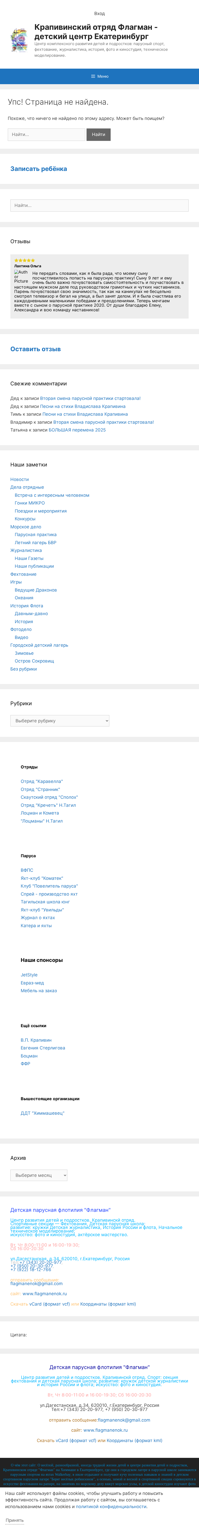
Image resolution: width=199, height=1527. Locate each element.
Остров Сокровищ (34, 661)
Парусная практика (36, 534)
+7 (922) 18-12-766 (30, 1269)
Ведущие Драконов (36, 590)
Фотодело (21, 629)
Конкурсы (25, 518)
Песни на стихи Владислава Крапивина (83, 406)
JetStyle (29, 974)
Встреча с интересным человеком (52, 495)
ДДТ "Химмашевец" (43, 1113)
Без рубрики (23, 669)
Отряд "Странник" (40, 789)
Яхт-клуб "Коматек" (42, 878)
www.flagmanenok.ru (45, 1293)
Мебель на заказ (39, 990)
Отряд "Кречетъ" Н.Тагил (48, 805)
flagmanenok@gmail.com (36, 1283)
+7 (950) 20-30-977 (31, 1266)
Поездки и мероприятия (41, 511)
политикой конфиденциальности (111, 1506)
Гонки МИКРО (30, 503)
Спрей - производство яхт (49, 894)
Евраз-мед (32, 982)
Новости (19, 479)
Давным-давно (31, 613)
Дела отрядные (27, 487)
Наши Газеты (29, 558)
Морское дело (25, 526)
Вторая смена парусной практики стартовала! (90, 398)
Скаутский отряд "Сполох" (49, 797)
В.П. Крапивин (36, 1040)
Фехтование (23, 574)
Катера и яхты (36, 925)
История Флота (26, 605)
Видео (21, 637)
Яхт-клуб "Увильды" (42, 909)
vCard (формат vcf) (49, 1304)
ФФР (25, 1063)
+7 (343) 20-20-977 (40, 1262)
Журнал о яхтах (38, 917)
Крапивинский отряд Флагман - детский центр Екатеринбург (96, 31)
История (24, 621)
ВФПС (27, 870)
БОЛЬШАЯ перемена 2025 (77, 430)
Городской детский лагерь (39, 645)
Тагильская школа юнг (45, 901)
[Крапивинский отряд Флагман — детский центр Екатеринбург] (19, 39)
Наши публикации (34, 566)
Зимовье (24, 653)
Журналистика (26, 550)
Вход (99, 13)
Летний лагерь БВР (35, 542)
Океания (24, 597)
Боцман (29, 1055)
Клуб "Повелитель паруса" (49, 886)
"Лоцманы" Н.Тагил (42, 821)
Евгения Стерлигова (43, 1047)
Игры (16, 582)
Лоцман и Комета (40, 813)
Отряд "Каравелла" (42, 781)
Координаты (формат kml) (108, 1304)
